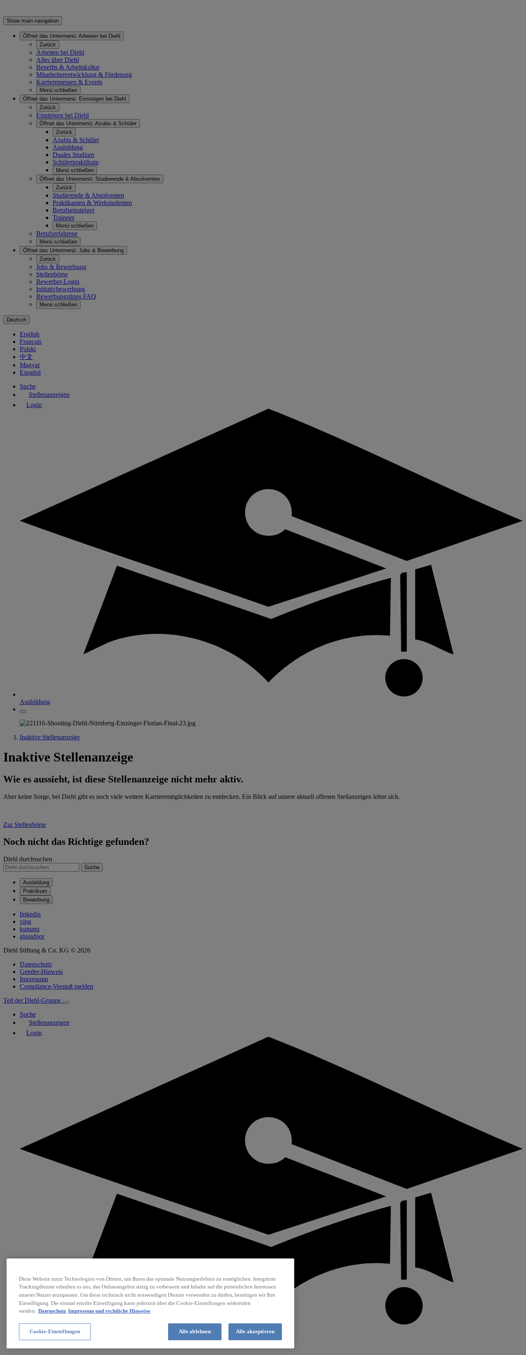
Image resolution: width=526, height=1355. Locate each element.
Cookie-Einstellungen (55, 1331)
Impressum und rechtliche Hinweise (109, 1311)
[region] (150, 1303)
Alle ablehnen (195, 1331)
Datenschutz (52, 1311)
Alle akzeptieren (255, 1331)
